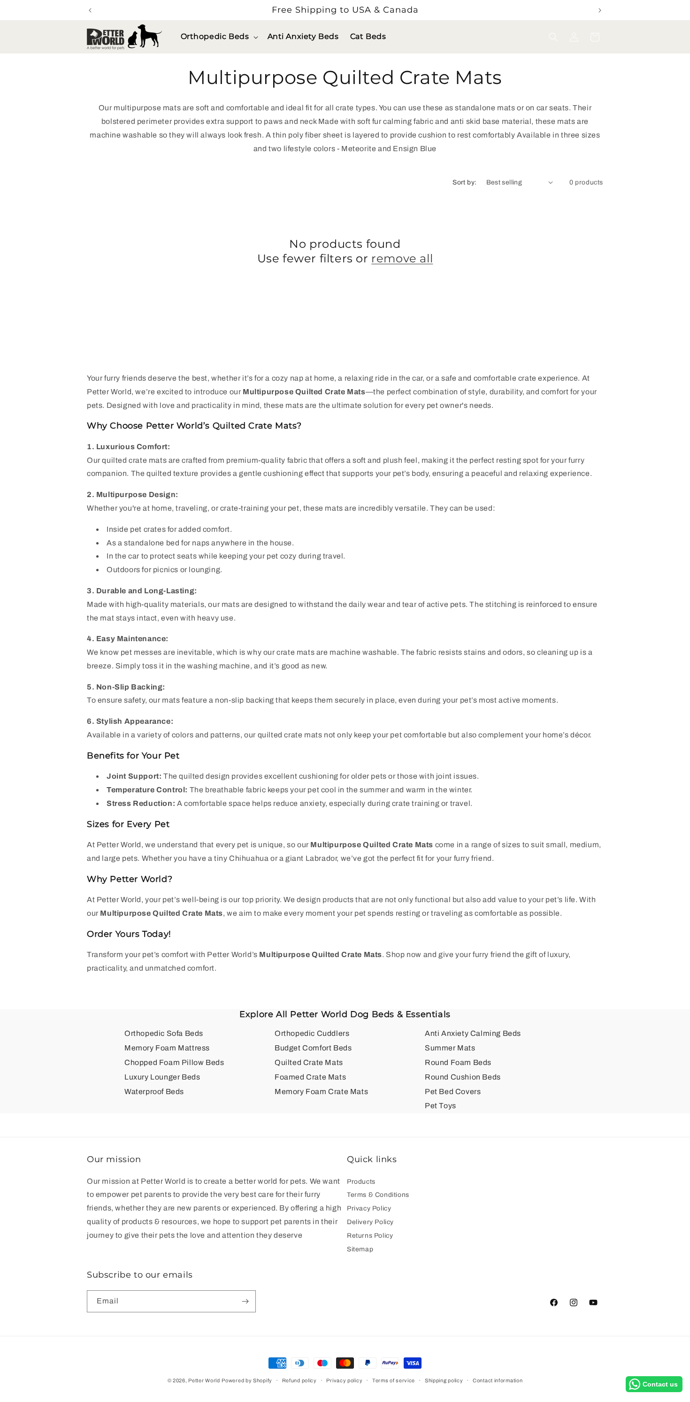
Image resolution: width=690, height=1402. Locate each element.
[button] (218, 36)
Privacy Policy (369, 1208)
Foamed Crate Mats (310, 1077)
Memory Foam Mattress (167, 1048)
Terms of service (393, 1380)
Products (361, 1182)
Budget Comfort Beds (313, 1048)
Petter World (204, 1380)
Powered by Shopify (247, 1380)
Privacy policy (344, 1380)
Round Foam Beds (458, 1062)
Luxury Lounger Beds (162, 1077)
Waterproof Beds (154, 1092)
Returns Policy (370, 1235)
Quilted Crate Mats (309, 1062)
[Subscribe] (245, 1301)
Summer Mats (450, 1048)
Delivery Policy (370, 1222)
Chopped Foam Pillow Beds (174, 1062)
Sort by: (464, 182)
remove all (402, 258)
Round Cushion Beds (463, 1077)
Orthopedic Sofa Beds (163, 1033)
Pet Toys (440, 1106)
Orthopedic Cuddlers (312, 1033)
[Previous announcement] (90, 10)
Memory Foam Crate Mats (321, 1092)
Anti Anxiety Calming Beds (473, 1033)
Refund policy (299, 1380)
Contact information (497, 1380)
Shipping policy (444, 1380)
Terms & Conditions (378, 1194)
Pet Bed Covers (453, 1092)
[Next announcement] (600, 10)
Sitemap (360, 1249)
